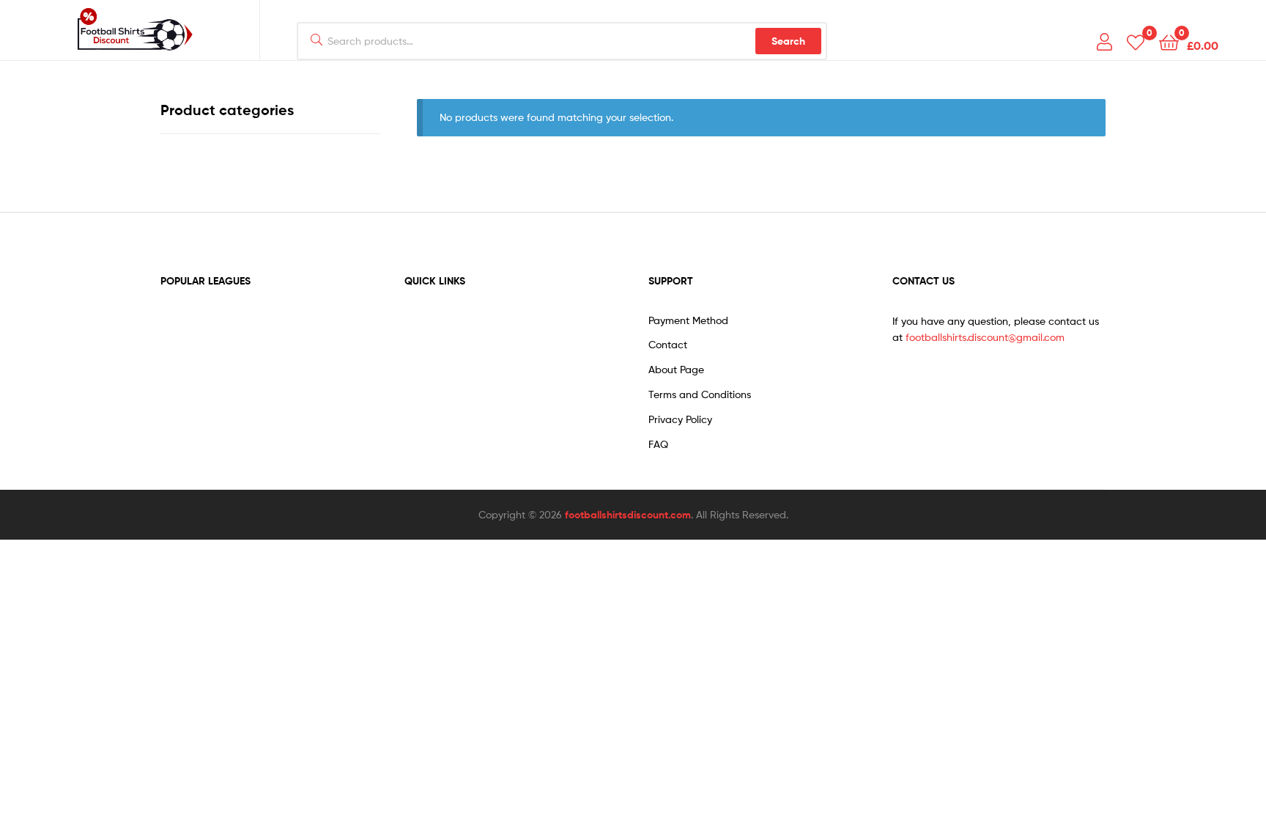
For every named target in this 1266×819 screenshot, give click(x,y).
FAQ (658, 444)
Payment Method (688, 320)
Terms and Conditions (699, 394)
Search (788, 41)
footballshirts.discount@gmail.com (985, 337)
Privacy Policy (680, 419)
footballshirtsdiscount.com (628, 514)
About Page (676, 369)
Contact (667, 344)
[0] (1135, 41)
